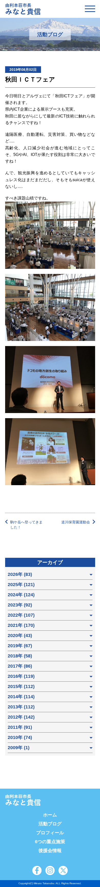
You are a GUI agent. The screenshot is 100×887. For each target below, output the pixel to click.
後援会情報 (50, 850)
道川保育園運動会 (75, 522)
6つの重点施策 (50, 841)
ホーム (50, 814)
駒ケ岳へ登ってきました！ (26, 524)
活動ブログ (50, 823)
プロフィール (50, 832)
